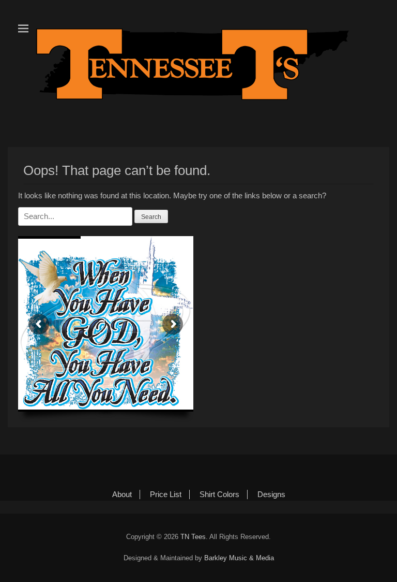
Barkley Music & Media (239, 558)
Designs (271, 494)
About (122, 494)
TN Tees (193, 537)
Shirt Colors (219, 494)
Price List (165, 494)
